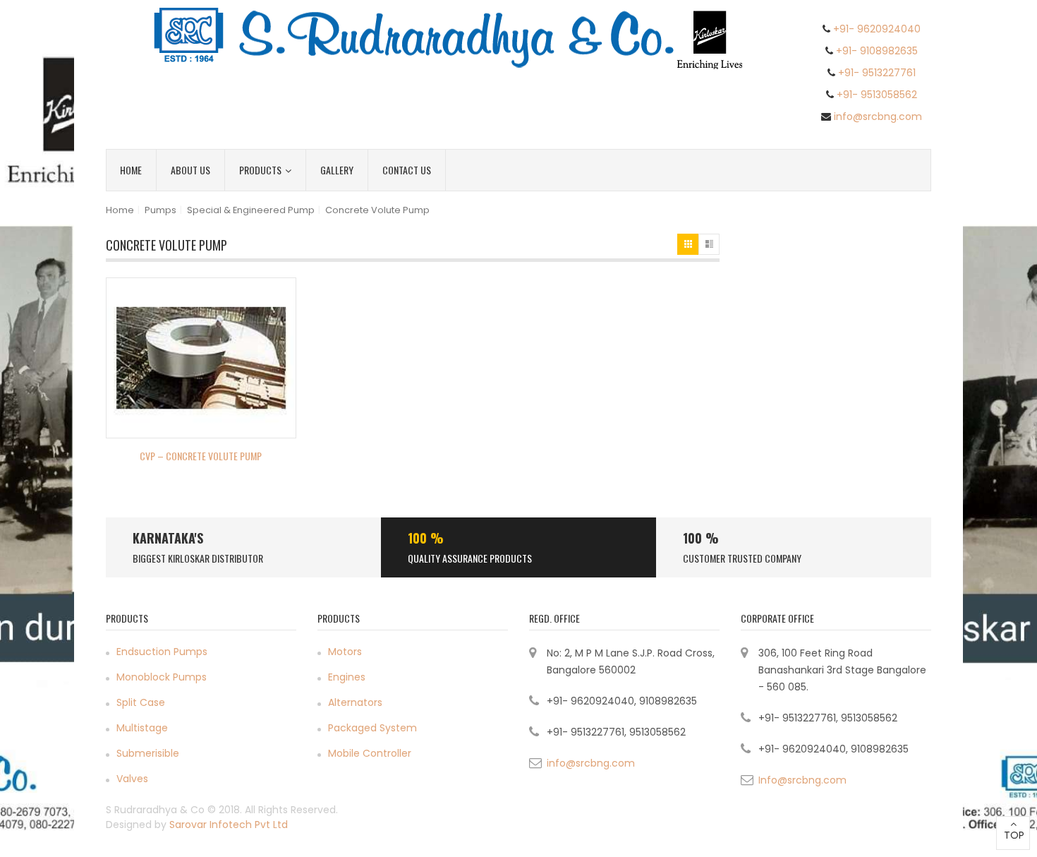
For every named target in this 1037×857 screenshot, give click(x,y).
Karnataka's (168, 538)
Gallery (336, 169)
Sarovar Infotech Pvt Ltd (228, 824)
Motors (345, 652)
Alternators (355, 702)
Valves (132, 779)
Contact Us (406, 169)
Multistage (142, 728)
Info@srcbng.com (802, 780)
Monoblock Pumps (161, 677)
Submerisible (147, 753)
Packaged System (372, 728)
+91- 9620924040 (877, 29)
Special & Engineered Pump (251, 210)
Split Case (140, 702)
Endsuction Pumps (161, 652)
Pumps (160, 210)
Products (260, 169)
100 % (426, 538)
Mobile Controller (369, 753)
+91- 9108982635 (877, 51)
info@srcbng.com (878, 116)
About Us (190, 169)
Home (131, 169)
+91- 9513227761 (877, 73)
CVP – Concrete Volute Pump (201, 455)
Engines (346, 677)
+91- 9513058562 (877, 95)
